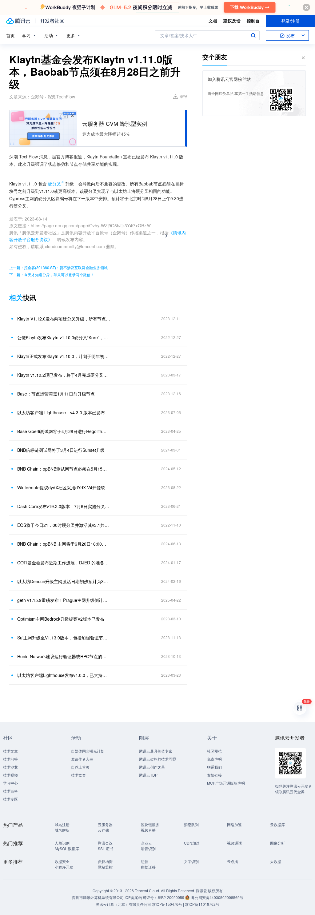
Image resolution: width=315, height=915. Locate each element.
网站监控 (105, 866)
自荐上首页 (80, 767)
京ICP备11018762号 (202, 904)
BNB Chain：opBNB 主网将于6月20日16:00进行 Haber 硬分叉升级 (63, 544)
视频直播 (148, 830)
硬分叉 (54, 184)
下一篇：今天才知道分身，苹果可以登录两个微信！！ (53, 274)
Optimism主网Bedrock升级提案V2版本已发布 (60, 619)
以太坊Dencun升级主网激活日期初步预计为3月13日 (63, 581)
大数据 (275, 861)
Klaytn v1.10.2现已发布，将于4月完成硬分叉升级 (63, 375)
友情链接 (214, 775)
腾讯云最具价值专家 (155, 751)
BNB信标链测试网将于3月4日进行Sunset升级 (61, 450)
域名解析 (62, 830)
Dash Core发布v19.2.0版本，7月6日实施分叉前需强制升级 (63, 506)
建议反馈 (232, 21)
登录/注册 (290, 21)
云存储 (103, 830)
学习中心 (10, 783)
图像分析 (277, 842)
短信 (144, 861)
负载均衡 (105, 861)
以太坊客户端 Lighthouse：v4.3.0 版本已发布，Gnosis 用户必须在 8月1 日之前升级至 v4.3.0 (63, 412)
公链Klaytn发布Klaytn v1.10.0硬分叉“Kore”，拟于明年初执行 (63, 337)
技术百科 (10, 791)
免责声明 (214, 759)
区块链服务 (150, 824)
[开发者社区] (52, 20)
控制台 (253, 21)
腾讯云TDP (148, 775)
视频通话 (234, 842)
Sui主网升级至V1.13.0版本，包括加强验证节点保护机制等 (63, 638)
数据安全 (62, 861)
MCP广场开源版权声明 (226, 783)
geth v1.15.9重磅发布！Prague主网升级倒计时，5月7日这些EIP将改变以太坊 (63, 600)
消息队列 (191, 824)
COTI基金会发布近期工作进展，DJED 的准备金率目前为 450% (63, 562)
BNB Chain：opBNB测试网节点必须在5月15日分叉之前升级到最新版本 (63, 469)
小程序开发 (64, 866)
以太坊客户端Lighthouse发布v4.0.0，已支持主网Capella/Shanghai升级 (63, 675)
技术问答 (10, 759)
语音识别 (148, 848)
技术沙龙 (10, 767)
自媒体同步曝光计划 (87, 751)
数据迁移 (148, 866)
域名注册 (62, 824)
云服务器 (105, 824)
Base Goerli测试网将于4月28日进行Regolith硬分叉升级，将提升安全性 (63, 431)
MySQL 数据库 (67, 848)
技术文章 (10, 751)
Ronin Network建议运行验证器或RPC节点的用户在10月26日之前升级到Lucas (63, 656)
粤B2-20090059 (171, 897)
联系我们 (214, 767)
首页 (10, 35)
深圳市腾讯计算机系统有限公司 (98, 897)
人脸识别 (62, 842)
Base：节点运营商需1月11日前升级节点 (56, 394)
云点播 (232, 861)
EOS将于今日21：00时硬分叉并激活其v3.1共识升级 (63, 525)
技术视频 (10, 775)
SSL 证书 (105, 848)
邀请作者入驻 (82, 759)
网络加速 (234, 824)
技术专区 (10, 799)
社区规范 (214, 751)
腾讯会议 (105, 842)
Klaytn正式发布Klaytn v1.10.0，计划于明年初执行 (63, 356)
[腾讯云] (18, 21)
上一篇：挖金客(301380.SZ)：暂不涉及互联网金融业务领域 (58, 267)
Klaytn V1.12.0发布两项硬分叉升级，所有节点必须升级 (63, 319)
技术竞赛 (78, 775)
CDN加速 (192, 842)
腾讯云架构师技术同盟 (157, 759)
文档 (213, 21)
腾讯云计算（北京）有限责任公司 (123, 904)
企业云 (146, 842)
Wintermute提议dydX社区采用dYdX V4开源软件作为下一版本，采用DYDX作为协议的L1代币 (63, 487)
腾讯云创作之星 (152, 767)
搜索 (253, 35)
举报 (183, 96)
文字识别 (191, 861)
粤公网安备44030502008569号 (217, 897)
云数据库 (277, 824)
